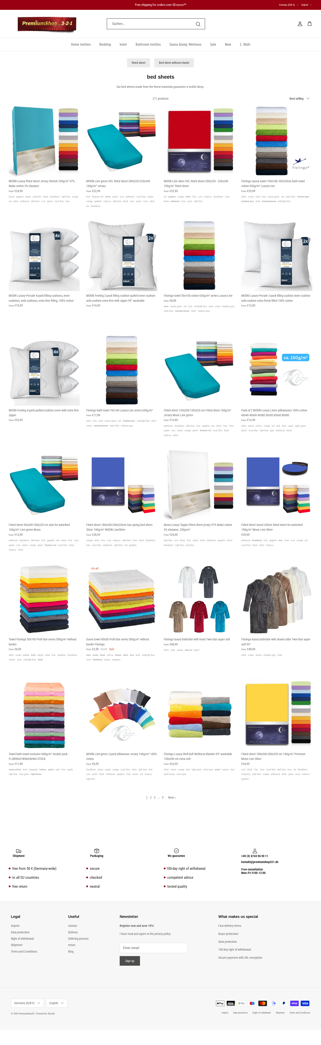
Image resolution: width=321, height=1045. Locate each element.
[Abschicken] (198, 24)
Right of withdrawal (22, 938)
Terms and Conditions (24, 951)
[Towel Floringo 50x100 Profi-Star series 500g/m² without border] (44, 599)
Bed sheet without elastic (174, 62)
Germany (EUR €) (287, 4)
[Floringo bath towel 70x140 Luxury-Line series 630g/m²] (121, 370)
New (228, 44)
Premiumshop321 (27, 1013)
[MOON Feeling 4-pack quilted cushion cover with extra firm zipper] (44, 370)
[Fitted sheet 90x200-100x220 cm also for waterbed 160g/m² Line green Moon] (44, 484)
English (304, 4)
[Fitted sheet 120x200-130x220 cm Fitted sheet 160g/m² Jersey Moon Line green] (199, 370)
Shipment (16, 945)
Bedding (105, 44)
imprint (15, 925)
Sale (213, 44)
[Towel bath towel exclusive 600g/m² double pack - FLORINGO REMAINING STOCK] (44, 713)
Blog (71, 951)
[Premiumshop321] (47, 23)
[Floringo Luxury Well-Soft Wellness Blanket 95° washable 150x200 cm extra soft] (199, 713)
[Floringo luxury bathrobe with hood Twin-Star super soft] (199, 599)
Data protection (20, 932)
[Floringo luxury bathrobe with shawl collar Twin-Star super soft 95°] (276, 599)
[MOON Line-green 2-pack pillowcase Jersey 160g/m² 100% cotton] (121, 713)
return (71, 945)
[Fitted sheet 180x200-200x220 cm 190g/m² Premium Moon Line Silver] (276, 713)
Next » (172, 797)
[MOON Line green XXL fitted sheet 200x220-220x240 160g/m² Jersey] (121, 141)
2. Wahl (245, 44)
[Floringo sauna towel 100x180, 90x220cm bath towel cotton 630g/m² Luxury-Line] (276, 141)
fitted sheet (138, 62)
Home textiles (81, 44)
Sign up (129, 961)
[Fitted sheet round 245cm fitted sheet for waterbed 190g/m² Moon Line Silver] (276, 484)
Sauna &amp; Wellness (185, 44)
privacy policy (162, 934)
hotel (123, 44)
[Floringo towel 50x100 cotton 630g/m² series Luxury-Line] (199, 255)
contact (72, 925)
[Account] (299, 23)
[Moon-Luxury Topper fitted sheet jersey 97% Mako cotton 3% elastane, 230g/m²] (199, 484)
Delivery (73, 932)
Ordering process (78, 938)
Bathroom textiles (148, 44)
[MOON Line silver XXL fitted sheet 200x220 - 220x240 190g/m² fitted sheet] (199, 141)
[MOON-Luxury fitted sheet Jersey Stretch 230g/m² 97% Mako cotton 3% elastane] (44, 141)
